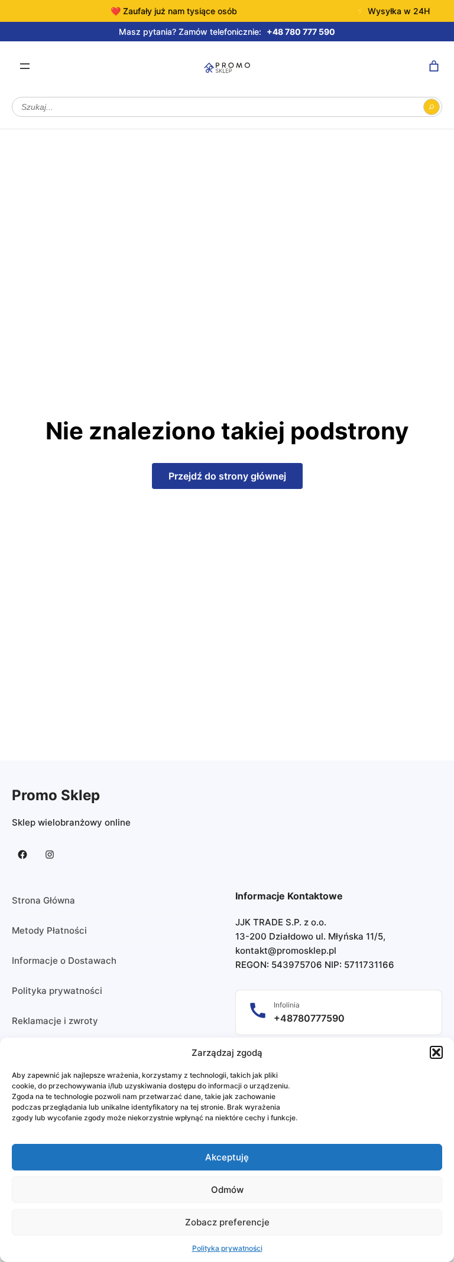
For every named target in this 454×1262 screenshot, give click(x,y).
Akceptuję (227, 1157)
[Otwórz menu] (25, 66)
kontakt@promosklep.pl (285, 950)
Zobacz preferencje (227, 1222)
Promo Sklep (56, 795)
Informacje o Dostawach (64, 960)
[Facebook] (22, 854)
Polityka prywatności (227, 1248)
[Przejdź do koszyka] (434, 66)
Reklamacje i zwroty (55, 1020)
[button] (436, 1052)
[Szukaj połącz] (431, 107)
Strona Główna (43, 900)
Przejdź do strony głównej (227, 476)
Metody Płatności (49, 930)
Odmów (227, 1189)
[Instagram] (49, 854)
